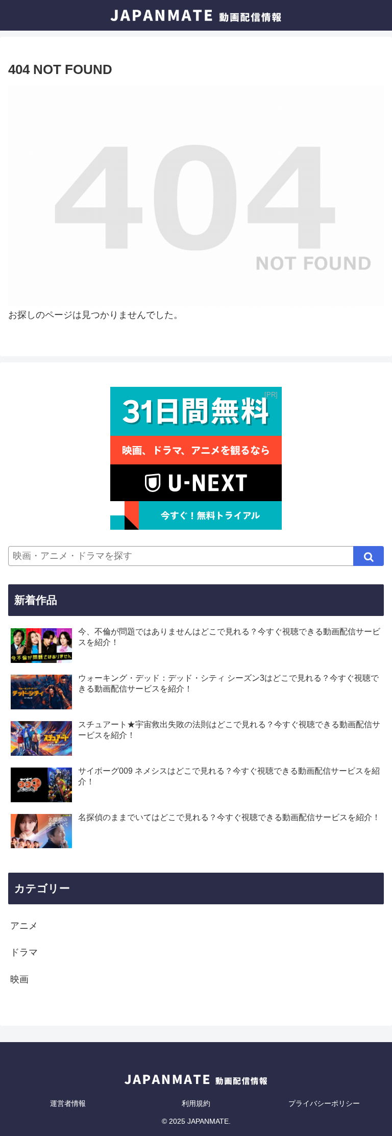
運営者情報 (68, 1103)
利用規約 (196, 1103)
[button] (368, 556)
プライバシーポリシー (324, 1103)
